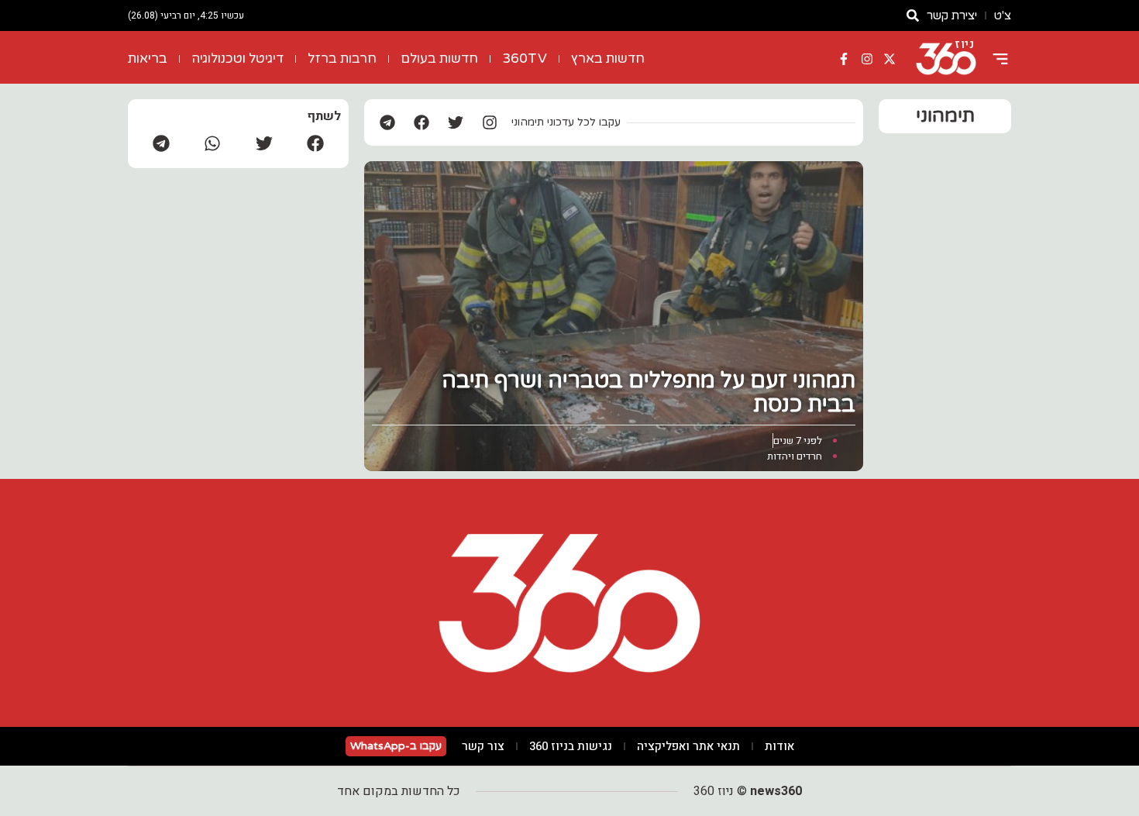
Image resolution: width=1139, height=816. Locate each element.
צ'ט (1002, 15)
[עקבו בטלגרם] (387, 122)
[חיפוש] (913, 15)
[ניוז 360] (946, 59)
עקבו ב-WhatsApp (396, 745)
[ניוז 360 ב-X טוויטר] (889, 59)
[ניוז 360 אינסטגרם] (867, 59)
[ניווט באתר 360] (1000, 59)
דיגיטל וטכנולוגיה (237, 58)
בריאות (147, 58)
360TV (524, 58)
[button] (315, 143)
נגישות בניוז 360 (570, 746)
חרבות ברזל (342, 58)
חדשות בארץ (608, 58)
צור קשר (483, 746)
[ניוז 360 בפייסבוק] (844, 59)
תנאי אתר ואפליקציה (688, 746)
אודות (779, 746)
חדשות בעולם (439, 58)
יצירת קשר (952, 15)
